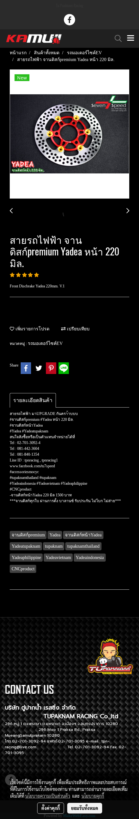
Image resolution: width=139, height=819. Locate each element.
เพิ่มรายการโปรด (31, 329)
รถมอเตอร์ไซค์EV (45, 343)
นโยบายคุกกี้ (92, 796)
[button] (116, 38)
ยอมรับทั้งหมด (84, 808)
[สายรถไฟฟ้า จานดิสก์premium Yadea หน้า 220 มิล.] (69, 134)
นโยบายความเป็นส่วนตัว (47, 796)
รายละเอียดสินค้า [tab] (32, 400)
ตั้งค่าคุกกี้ (50, 808)
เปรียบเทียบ (78, 329)
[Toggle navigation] (130, 38)
